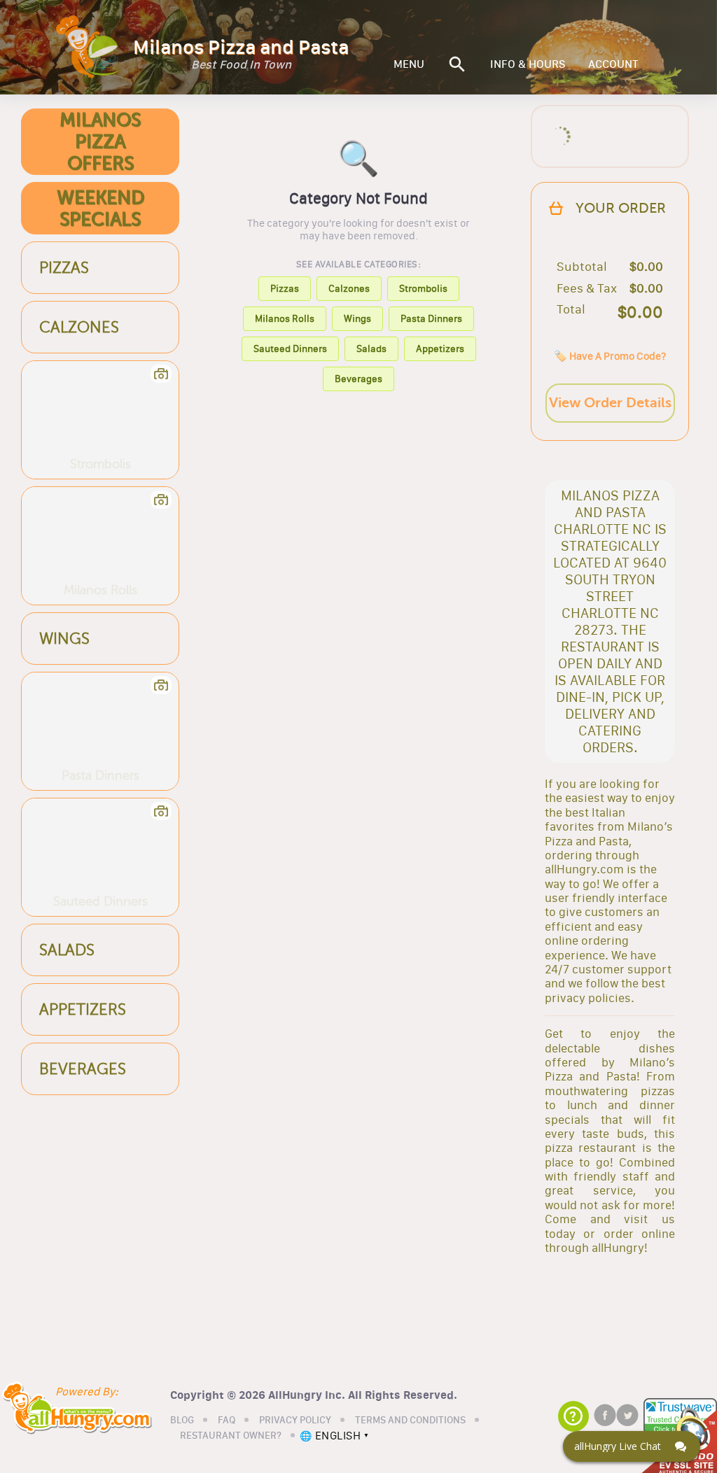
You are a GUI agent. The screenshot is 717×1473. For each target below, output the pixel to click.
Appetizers (440, 348)
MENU (409, 64)
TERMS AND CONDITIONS (410, 1420)
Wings (357, 318)
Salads (371, 348)
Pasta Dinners (431, 318)
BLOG (182, 1420)
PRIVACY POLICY (295, 1420)
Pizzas (284, 288)
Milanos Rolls (284, 318)
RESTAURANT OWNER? (230, 1436)
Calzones (349, 288)
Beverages (358, 378)
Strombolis (423, 288)
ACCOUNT (613, 64)
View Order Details (610, 403)
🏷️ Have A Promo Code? (610, 355)
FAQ (226, 1420)
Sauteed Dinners (290, 348)
